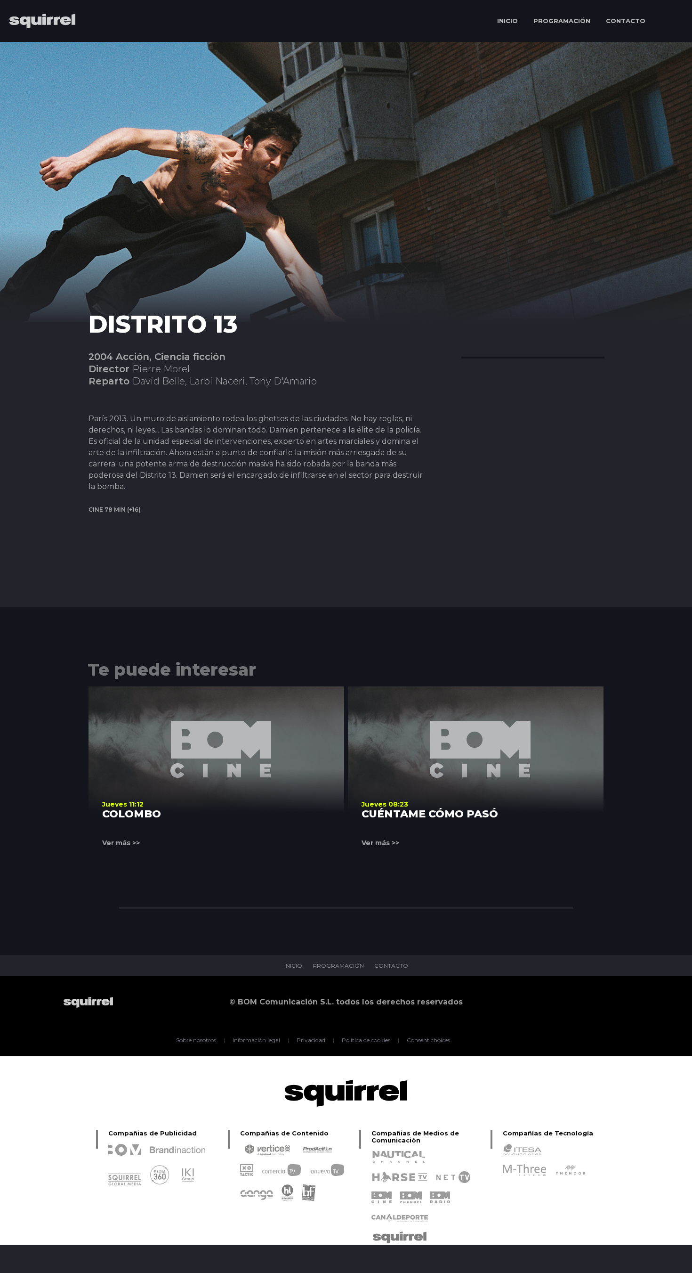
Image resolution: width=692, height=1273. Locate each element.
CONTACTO (625, 20)
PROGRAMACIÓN (561, 20)
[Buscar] (671, 21)
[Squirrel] (37, 48)
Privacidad (311, 1040)
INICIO (507, 20)
